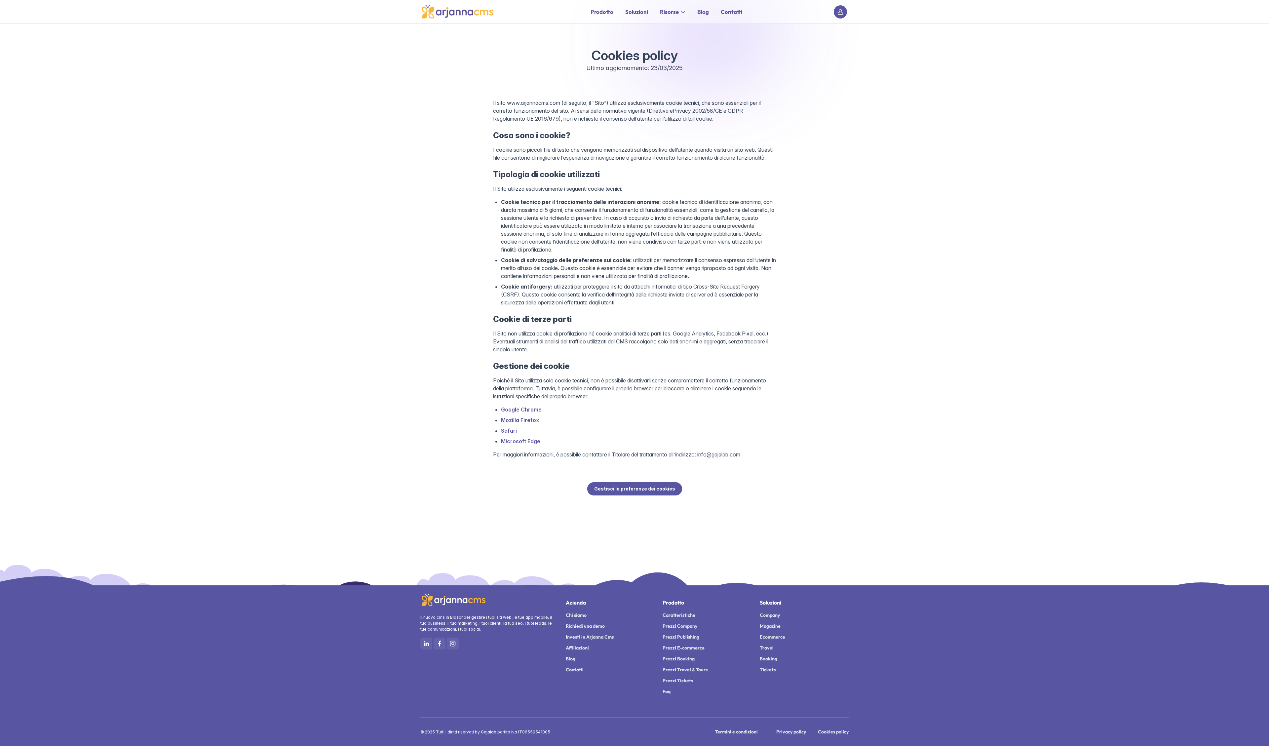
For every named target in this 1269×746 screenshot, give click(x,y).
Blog (703, 11)
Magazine (770, 626)
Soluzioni (636, 11)
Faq (667, 691)
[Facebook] (439, 643)
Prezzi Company (680, 626)
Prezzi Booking (679, 659)
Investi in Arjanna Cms (590, 637)
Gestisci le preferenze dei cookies (634, 488)
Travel (767, 648)
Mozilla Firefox (520, 420)
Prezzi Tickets (678, 681)
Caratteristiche (679, 615)
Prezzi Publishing (681, 637)
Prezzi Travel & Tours (685, 670)
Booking (768, 659)
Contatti (731, 11)
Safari (509, 430)
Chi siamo (576, 615)
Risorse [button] (669, 11)
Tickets (768, 670)
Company (770, 615)
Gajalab (488, 731)
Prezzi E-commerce (684, 648)
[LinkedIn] (426, 643)
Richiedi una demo (585, 626)
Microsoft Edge (520, 441)
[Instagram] (453, 643)
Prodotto (602, 11)
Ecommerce (772, 637)
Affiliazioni (577, 648)
